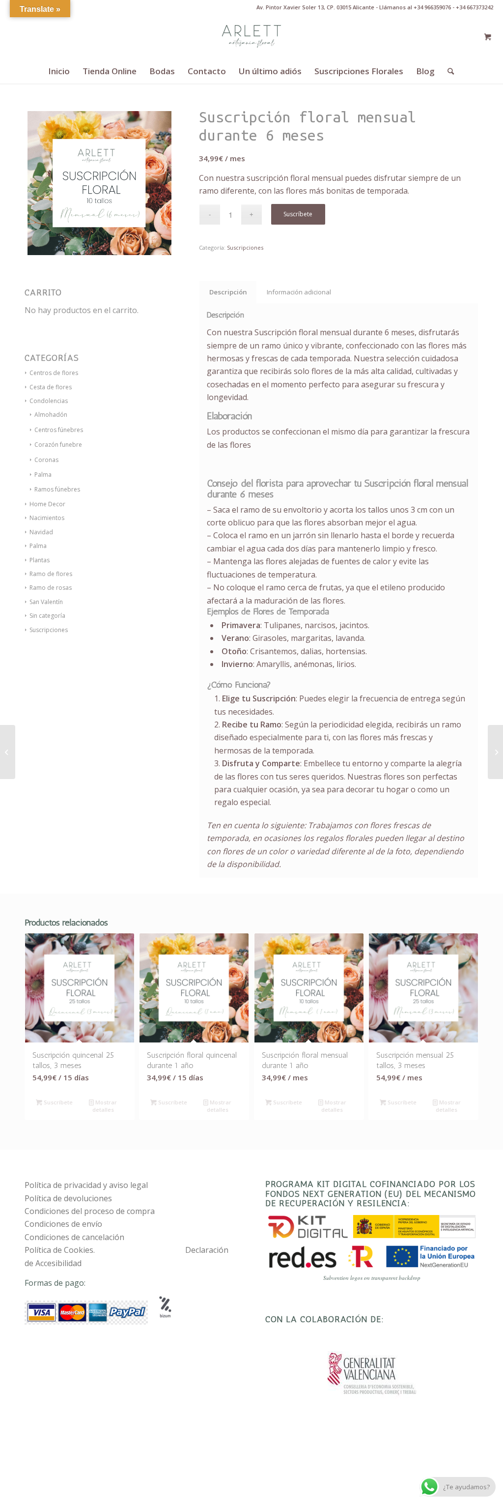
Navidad (41, 532)
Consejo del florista (245, 483)
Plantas (39, 560)
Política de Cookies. (60, 1249)
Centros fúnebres (58, 430)
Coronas (46, 460)
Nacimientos (46, 518)
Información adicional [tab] (299, 292)
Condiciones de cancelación (74, 1237)
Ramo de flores (50, 574)
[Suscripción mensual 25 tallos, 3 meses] (7, 752)
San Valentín (46, 602)
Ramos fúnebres (57, 489)
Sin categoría (47, 615)
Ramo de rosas (50, 587)
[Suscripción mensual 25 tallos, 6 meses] (495, 752)
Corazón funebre (58, 444)
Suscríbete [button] (57, 1102)
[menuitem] (59, 71)
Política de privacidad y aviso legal (86, 1185)
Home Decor (47, 504)
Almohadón (50, 414)
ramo (250, 509)
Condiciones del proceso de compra (90, 1211)
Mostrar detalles (104, 1106)
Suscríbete (297, 214)
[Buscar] (447, 71)
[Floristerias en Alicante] (251, 37)
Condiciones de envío (63, 1223)
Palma (43, 474)
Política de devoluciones (68, 1198)
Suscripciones (48, 630)
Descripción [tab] (228, 292)
